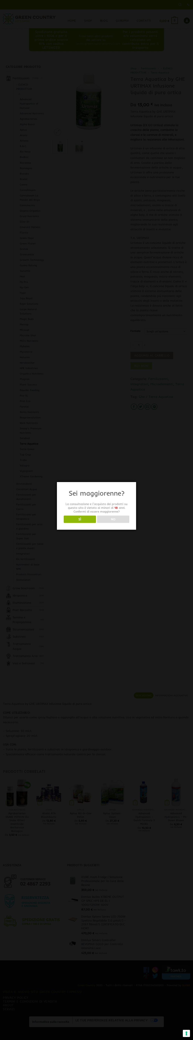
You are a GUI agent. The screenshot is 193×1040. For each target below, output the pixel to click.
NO (113, 519)
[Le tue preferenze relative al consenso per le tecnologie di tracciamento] (186, 1033)
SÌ (79, 519)
